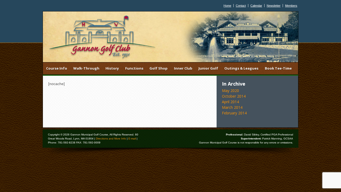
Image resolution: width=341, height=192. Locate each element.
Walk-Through (86, 68)
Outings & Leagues (241, 68)
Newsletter (274, 5)
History (112, 68)
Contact (241, 5)
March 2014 (232, 107)
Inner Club (183, 68)
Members (291, 5)
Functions (134, 68)
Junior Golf (208, 68)
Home (227, 5)
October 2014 (234, 96)
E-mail (132, 138)
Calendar (256, 5)
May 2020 (230, 90)
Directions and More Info (111, 138)
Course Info (56, 68)
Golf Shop (158, 68)
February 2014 (234, 112)
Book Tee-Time (278, 68)
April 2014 (230, 101)
